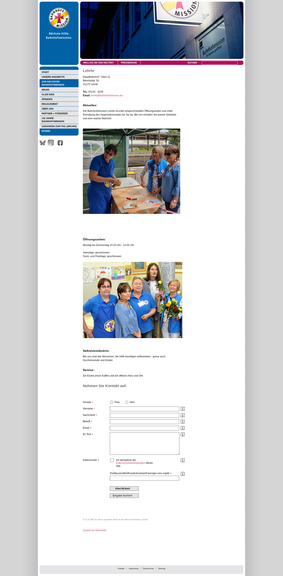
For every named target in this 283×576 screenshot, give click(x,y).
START (45, 72)
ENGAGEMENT (50, 104)
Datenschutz (148, 569)
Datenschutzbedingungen (130, 463)
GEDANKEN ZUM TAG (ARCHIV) (59, 126)
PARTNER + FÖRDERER (55, 113)
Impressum (134, 569)
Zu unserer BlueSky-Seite (44, 143)
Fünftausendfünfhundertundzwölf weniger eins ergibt (139, 473)
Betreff (86, 421)
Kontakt (121, 569)
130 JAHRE (53, 120)
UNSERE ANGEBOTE (53, 77)
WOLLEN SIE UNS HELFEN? (98, 62)
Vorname (88, 408)
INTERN (46, 131)
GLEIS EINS (48, 94)
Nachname (89, 415)
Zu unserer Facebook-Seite (61, 143)
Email (86, 427)
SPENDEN (47, 99)
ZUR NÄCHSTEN (53, 83)
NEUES (45, 89)
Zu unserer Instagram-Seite (52, 143)
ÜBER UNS (47, 108)
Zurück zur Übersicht (94, 530)
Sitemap (161, 569)
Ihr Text (87, 434)
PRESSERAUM (129, 62)
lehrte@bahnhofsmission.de (107, 95)
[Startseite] (59, 64)
